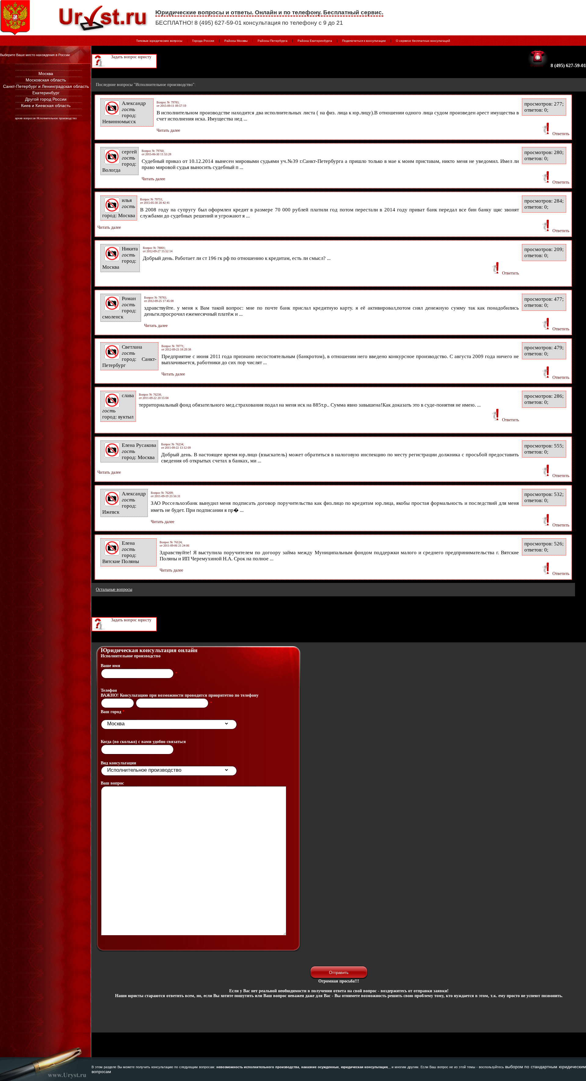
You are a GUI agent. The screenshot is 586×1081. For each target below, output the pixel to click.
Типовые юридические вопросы (159, 40)
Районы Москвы (236, 40)
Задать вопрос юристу (131, 57)
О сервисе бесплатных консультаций (423, 40)
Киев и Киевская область (46, 105)
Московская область (46, 79)
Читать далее (168, 130)
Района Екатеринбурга (315, 40)
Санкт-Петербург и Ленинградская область (46, 86)
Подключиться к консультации (364, 40)
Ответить (560, 133)
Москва (45, 73)
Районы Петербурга (273, 40)
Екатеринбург (46, 92)
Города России (203, 40)
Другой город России (46, 99)
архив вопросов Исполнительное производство (46, 118)
